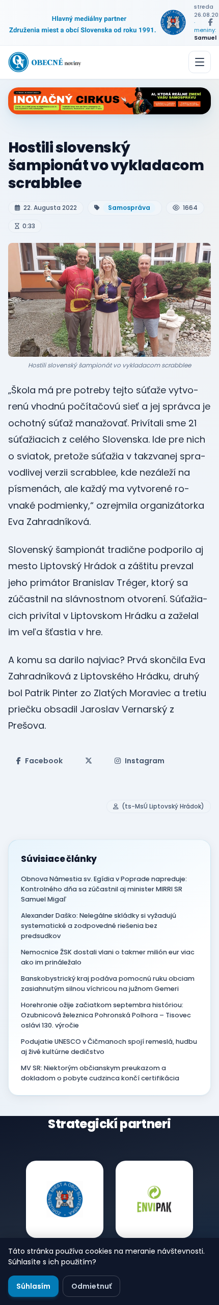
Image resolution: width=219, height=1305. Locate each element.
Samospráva (129, 207)
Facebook (44, 761)
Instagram (145, 761)
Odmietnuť (91, 1286)
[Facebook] (210, 22)
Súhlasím (33, 1286)
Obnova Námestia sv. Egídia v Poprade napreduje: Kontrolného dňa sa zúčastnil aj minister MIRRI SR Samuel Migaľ (104, 889)
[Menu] (199, 62)
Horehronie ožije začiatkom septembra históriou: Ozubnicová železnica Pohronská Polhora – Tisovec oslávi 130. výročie (106, 1015)
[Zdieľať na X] (88, 760)
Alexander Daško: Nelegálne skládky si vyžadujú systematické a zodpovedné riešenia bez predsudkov (98, 925)
